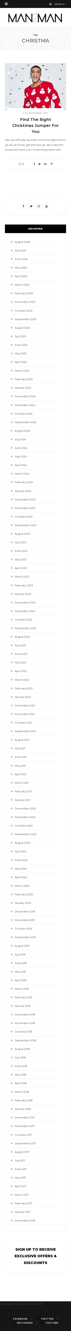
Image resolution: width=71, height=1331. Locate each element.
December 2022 (25, 602)
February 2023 (24, 585)
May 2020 (21, 868)
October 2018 (23, 1031)
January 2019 (23, 1005)
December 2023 (25, 499)
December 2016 (25, 1220)
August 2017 (22, 1151)
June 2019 (21, 963)
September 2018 (25, 1040)
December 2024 (25, 396)
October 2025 (23, 310)
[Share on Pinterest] (51, 164)
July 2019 (20, 954)
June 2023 (21, 550)
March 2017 (22, 1194)
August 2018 (22, 1048)
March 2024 (22, 473)
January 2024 (23, 490)
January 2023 (23, 593)
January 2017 (22, 1211)
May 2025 (20, 353)
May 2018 (20, 1074)
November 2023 (25, 508)
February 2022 (24, 688)
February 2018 (24, 1100)
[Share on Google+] (45, 164)
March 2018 (22, 1091)
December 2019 (25, 911)
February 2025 (24, 379)
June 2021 (21, 756)
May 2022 (20, 662)
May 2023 (21, 559)
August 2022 (22, 636)
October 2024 (24, 413)
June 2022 (21, 653)
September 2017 (25, 1143)
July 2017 (20, 1160)
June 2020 (21, 860)
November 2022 (25, 611)
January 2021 (22, 799)
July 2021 (20, 748)
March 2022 (22, 679)
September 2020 (26, 834)
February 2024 (24, 482)
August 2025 (22, 327)
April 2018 (21, 1083)
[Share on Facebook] (34, 164)
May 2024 (21, 456)
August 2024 (22, 430)
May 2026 (21, 267)
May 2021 (20, 765)
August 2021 (22, 739)
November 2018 (25, 1023)
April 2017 (20, 1186)
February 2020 (24, 894)
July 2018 (20, 1057)
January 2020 (23, 902)
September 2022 (25, 628)
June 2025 (21, 344)
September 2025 (25, 319)
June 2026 (21, 259)
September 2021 (25, 731)
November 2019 (25, 920)
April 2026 (21, 276)
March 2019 (22, 988)
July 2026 (20, 250)
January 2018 (23, 1108)
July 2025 (20, 336)
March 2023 (22, 576)
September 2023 (25, 525)
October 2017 (23, 1134)
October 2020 (24, 825)
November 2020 (25, 817)
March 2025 (22, 370)
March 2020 (22, 885)
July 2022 (20, 645)
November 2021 (25, 714)
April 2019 (20, 980)
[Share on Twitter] (39, 164)
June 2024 (21, 447)
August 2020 (22, 842)
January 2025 (23, 387)
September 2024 (25, 422)
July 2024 (20, 439)
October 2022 (23, 619)
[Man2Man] (35, 17)
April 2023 (21, 568)
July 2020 (20, 851)
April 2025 (21, 362)
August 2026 (22, 241)
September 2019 (25, 937)
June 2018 (21, 1066)
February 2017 (23, 1203)
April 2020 (21, 877)
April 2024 (21, 465)
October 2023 (24, 516)
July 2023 (20, 542)
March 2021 (22, 782)
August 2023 (22, 533)
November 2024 (25, 405)
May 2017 (20, 1177)
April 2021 (20, 774)
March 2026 (22, 284)
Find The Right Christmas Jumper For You (35, 125)
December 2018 (25, 1014)
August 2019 (22, 945)
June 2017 (21, 1169)
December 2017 (25, 1117)
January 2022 (23, 696)
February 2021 (23, 791)
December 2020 (25, 808)
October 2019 (23, 928)
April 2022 (21, 671)
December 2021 (25, 705)
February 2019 (23, 997)
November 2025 (25, 301)
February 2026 (24, 293)
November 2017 (25, 1126)
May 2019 (20, 971)
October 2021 (23, 722)
